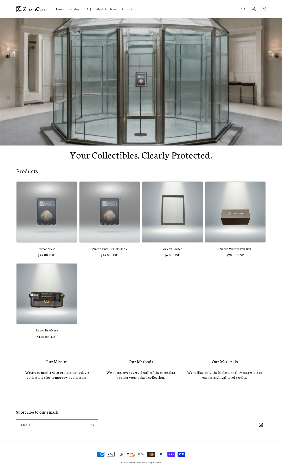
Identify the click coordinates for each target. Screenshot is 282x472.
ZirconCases (135, 462)
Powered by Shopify (151, 462)
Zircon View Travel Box (235, 249)
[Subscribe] (93, 424)
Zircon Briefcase (47, 330)
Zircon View (47, 249)
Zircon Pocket (172, 249)
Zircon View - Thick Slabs (109, 249)
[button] (244, 9)
